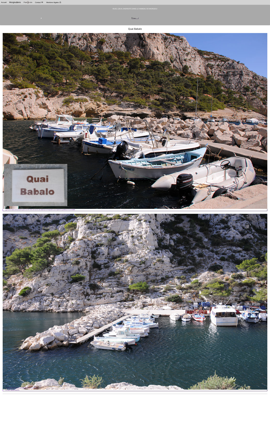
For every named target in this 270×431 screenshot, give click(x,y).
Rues (134, 18)
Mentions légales (52, 2)
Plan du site (28, 2)
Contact (38, 2)
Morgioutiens (15, 2)
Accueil (3, 2)
